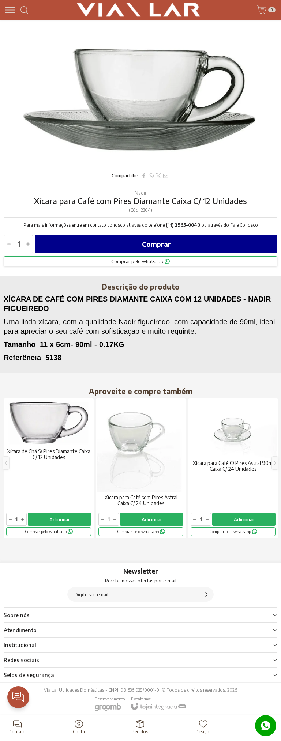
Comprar (156, 244)
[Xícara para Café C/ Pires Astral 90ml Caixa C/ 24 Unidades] (233, 468)
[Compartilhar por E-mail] (165, 175)
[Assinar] (206, 594)
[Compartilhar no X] (158, 175)
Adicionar (59, 519)
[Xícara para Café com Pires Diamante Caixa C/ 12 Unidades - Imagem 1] (140, 94)
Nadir (141, 193)
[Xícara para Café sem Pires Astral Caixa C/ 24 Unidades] (141, 468)
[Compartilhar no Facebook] (143, 175)
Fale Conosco (244, 225)
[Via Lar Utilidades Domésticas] (139, 10)
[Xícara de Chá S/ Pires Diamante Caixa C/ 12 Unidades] (48, 468)
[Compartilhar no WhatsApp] (151, 175)
